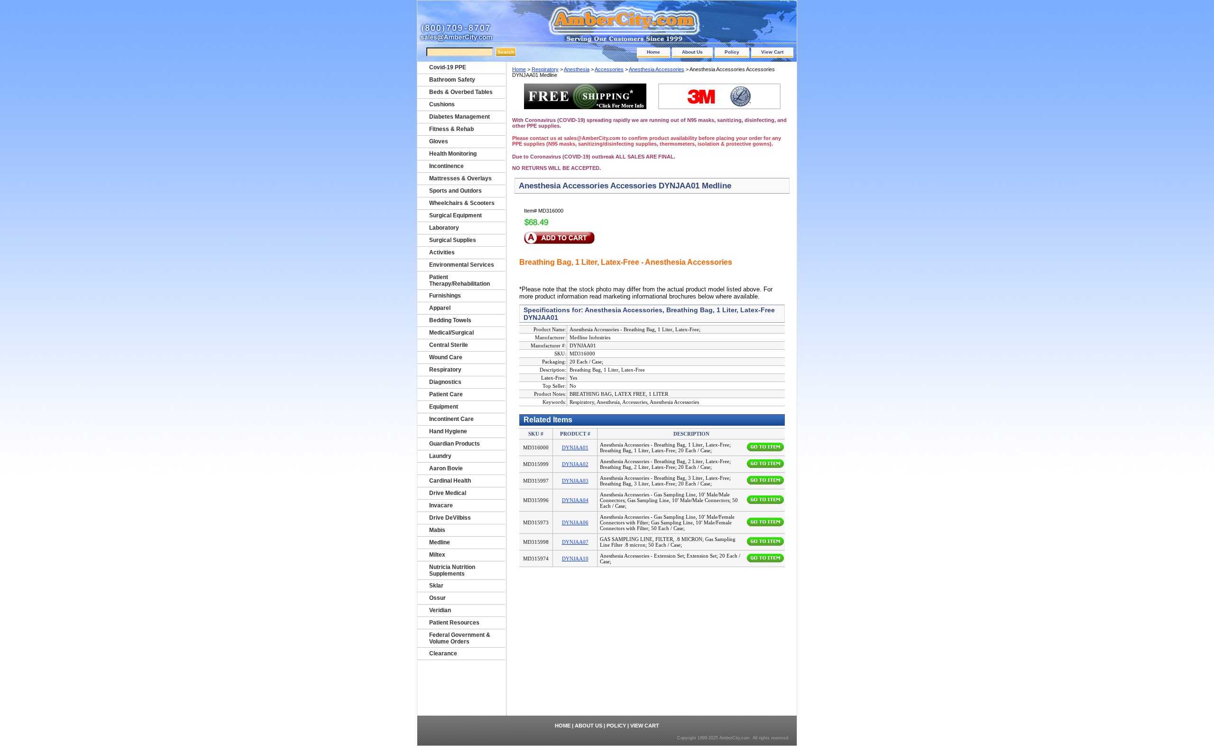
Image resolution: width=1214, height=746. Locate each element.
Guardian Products (454, 443)
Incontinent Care (451, 419)
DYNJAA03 (575, 481)
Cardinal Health (450, 480)
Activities (442, 252)
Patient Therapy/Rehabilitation (459, 280)
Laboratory (444, 227)
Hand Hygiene (448, 431)
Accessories (609, 69)
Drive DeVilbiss (450, 517)
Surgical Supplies (452, 240)
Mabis (437, 530)
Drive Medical (447, 493)
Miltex (437, 554)
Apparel (440, 308)
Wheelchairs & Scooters (462, 203)
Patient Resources (454, 622)
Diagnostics (445, 382)
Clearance (443, 653)
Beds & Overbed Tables (461, 92)
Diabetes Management (459, 116)
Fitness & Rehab (451, 129)
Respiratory (545, 69)
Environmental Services (461, 264)
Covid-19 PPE (447, 67)
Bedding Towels (450, 320)
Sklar (436, 585)
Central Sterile (448, 345)
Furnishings (445, 295)
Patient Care (446, 394)
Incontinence (446, 166)
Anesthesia (576, 69)
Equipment (443, 406)
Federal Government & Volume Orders (459, 638)
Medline (439, 542)
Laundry (440, 456)
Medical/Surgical (451, 332)
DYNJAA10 (575, 558)
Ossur (437, 598)
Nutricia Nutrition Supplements (452, 570)
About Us (692, 52)
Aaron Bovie (446, 468)
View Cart (772, 52)
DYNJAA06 (575, 522)
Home (653, 52)
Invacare (441, 505)
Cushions (442, 104)
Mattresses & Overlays (460, 178)
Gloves (438, 141)
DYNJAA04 (575, 500)
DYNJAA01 (575, 447)
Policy (732, 52)
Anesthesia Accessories (656, 69)
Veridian (440, 610)
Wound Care (445, 357)
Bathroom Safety (452, 79)
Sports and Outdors (455, 190)
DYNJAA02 (575, 464)
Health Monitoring (453, 153)
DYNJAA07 (575, 542)
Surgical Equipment (455, 215)
